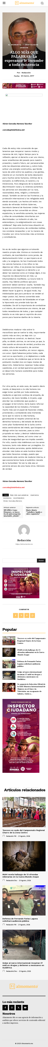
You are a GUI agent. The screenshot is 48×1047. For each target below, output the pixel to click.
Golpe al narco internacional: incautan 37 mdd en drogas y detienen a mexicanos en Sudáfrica (29, 675)
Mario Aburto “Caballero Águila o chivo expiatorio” (34, 512)
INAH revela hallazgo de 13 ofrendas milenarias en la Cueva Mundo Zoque (30, 652)
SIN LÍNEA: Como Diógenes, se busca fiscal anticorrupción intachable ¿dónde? (12, 513)
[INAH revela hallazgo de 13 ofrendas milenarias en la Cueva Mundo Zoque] (8, 652)
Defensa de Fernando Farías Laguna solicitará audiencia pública (29, 663)
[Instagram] (12, 1007)
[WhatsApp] (32, 615)
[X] (21, 615)
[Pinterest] (26, 615)
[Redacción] (24, 530)
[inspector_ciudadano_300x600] (20, 772)
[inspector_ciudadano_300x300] (20, 598)
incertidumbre (18, 498)
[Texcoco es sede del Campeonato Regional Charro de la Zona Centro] (8, 640)
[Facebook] (15, 615)
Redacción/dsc (11, 880)
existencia (7, 498)
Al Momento (14, 45)
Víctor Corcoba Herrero (12, 501)
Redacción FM (11, 836)
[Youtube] (25, 1007)
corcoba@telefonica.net (13, 487)
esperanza (35, 495)
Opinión (24, 48)
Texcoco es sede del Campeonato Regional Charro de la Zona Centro (31, 640)
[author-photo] (4, 836)
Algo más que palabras (19, 495)
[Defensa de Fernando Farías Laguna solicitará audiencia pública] (8, 663)
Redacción (26, 73)
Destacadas (31, 45)
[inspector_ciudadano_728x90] (24, 88)
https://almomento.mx (24, 544)
